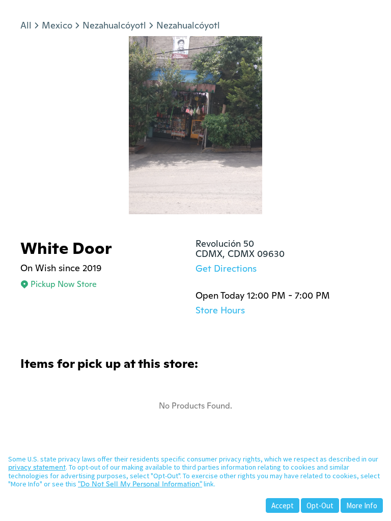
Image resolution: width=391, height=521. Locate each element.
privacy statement (37, 467)
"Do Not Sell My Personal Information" (140, 483)
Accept (282, 505)
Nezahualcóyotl (114, 25)
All (26, 25)
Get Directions (226, 268)
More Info (361, 505)
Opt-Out (319, 505)
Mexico (57, 25)
